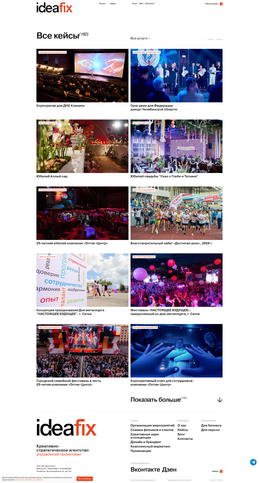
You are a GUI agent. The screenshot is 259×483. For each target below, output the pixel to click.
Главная (211, 39)
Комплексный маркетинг (151, 446)
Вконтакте (145, 470)
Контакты (185, 439)
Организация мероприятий (153, 425)
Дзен (169, 470)
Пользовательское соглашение (179, 480)
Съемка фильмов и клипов (152, 430)
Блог (181, 434)
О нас (182, 425)
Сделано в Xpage (216, 480)
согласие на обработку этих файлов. (29, 480)
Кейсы (183, 430)
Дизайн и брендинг (146, 442)
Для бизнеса (211, 425)
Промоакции (141, 451)
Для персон (210, 430)
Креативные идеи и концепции (145, 436)
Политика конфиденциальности (143, 480)
